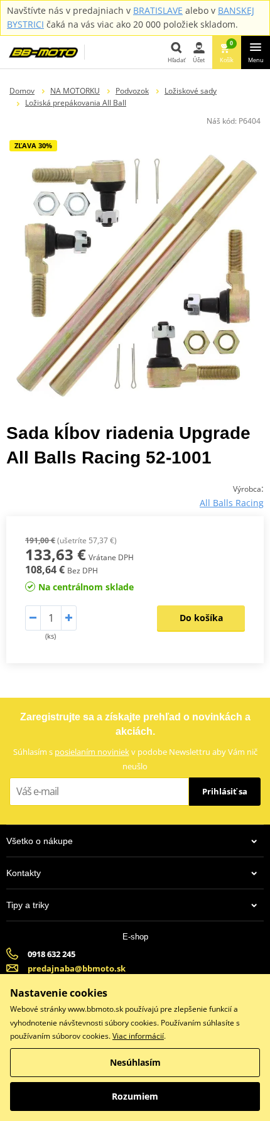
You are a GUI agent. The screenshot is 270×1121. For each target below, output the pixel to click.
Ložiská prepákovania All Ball (75, 102)
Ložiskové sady (191, 90)
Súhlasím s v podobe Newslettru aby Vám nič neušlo (135, 759)
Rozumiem (135, 1096)
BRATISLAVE (158, 10)
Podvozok (132, 90)
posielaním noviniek (92, 751)
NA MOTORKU (75, 90)
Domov (22, 90)
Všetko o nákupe (39, 841)
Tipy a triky (27, 905)
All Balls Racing (232, 503)
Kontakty (23, 873)
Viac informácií (138, 1036)
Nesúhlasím (135, 1062)
